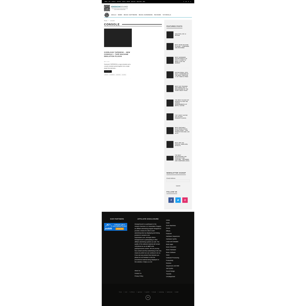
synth (124, 1)
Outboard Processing (172, 257)
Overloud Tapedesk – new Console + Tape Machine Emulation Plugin (117, 54)
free (106, 1)
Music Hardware (146, 15)
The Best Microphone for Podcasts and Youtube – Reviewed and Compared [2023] (182, 158)
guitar (119, 1)
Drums (168, 228)
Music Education (171, 247)
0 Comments (112, 74)
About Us (137, 270)
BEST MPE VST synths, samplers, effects (181, 144)
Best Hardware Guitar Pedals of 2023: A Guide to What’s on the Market (181, 60)
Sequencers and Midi (172, 266)
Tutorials (167, 15)
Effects (106, 74)
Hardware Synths (171, 239)
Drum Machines (171, 225)
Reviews (157, 15)
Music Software (130, 15)
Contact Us (138, 273)
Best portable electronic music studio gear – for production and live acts (182, 130)
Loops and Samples (172, 241)
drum (128, 1)
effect (114, 1)
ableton (139, 1)
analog (133, 1)
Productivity (169, 260)
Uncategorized (170, 276)
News (120, 15)
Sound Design (170, 271)
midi (144, 1)
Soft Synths (169, 268)
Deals (113, 15)
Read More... (108, 71)
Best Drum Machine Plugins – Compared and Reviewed (182, 46)
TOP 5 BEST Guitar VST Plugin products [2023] (181, 117)
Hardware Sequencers (173, 236)
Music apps (169, 244)
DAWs (168, 220)
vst (110, 1)
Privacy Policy (139, 276)
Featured (169, 233)
